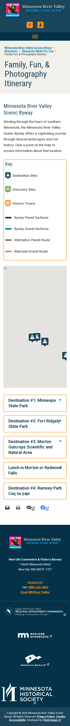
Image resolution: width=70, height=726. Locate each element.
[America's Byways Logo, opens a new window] (35, 660)
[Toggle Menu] (35, 36)
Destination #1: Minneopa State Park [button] (32, 403)
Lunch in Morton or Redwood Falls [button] (35, 470)
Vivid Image (50, 720)
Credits (60, 716)
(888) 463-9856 (38, 587)
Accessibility (17, 720)
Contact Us (35, 582)
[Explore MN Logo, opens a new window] (35, 635)
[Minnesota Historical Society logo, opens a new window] (35, 694)
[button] (40, 25)
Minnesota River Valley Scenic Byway (35, 11)
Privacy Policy (46, 716)
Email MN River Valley (35, 592)
